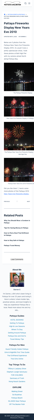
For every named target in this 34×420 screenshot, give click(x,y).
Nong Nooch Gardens (17, 381)
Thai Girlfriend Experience (17, 355)
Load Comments (17, 259)
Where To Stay (17, 329)
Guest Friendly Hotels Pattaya (17, 349)
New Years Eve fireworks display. (16, 194)
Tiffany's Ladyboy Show (17, 369)
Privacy (21, 418)
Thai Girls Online (17, 359)
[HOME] (4, 14)
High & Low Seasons (17, 326)
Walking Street (17, 391)
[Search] (25, 3)
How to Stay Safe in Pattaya (14, 240)
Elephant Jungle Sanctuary (17, 372)
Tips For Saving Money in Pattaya (16, 228)
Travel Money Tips (17, 339)
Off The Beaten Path (17, 404)
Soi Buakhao (17, 395)
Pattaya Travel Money (12, 245)
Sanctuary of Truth (17, 378)
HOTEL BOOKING (17, 320)
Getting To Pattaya (17, 323)
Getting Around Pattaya (17, 333)
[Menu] (29, 3)
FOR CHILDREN (17, 375)
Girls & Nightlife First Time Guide (17, 352)
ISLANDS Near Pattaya (17, 401)
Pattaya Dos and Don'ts (17, 336)
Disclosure (13, 418)
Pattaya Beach (16, 398)
